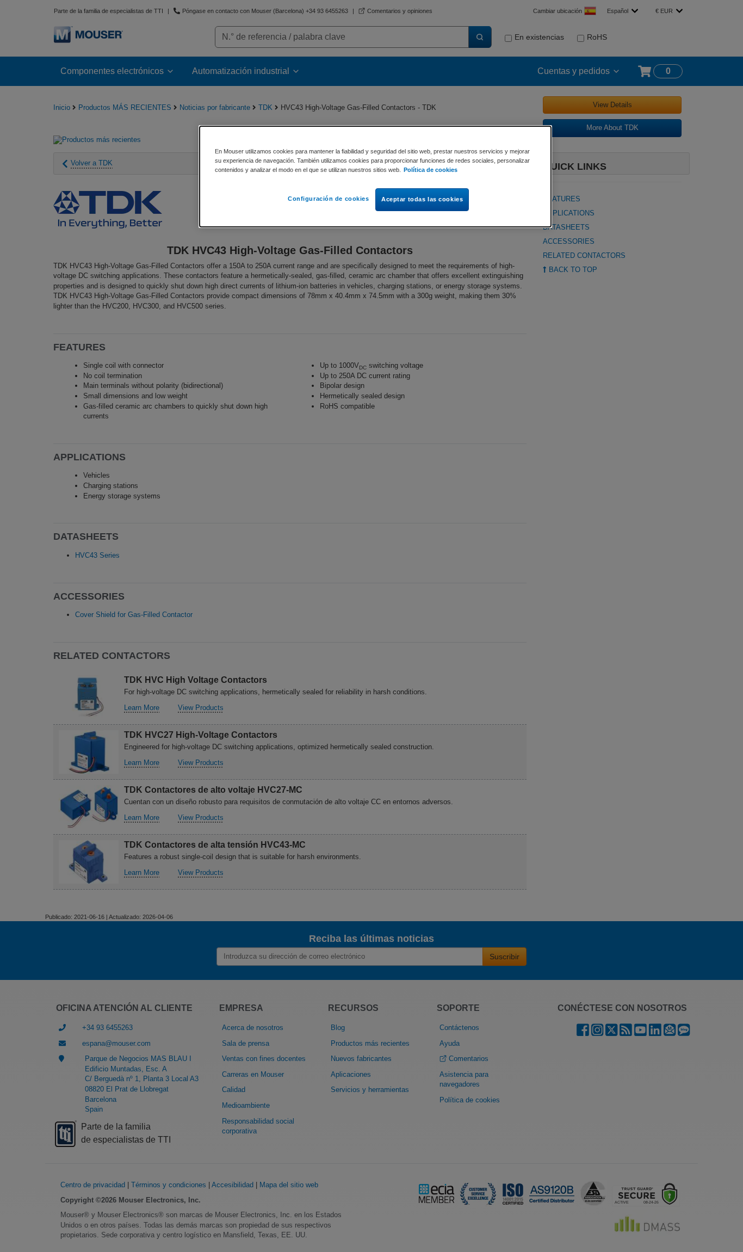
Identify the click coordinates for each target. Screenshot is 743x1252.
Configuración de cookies (328, 198)
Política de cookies (430, 169)
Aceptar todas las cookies (422, 199)
